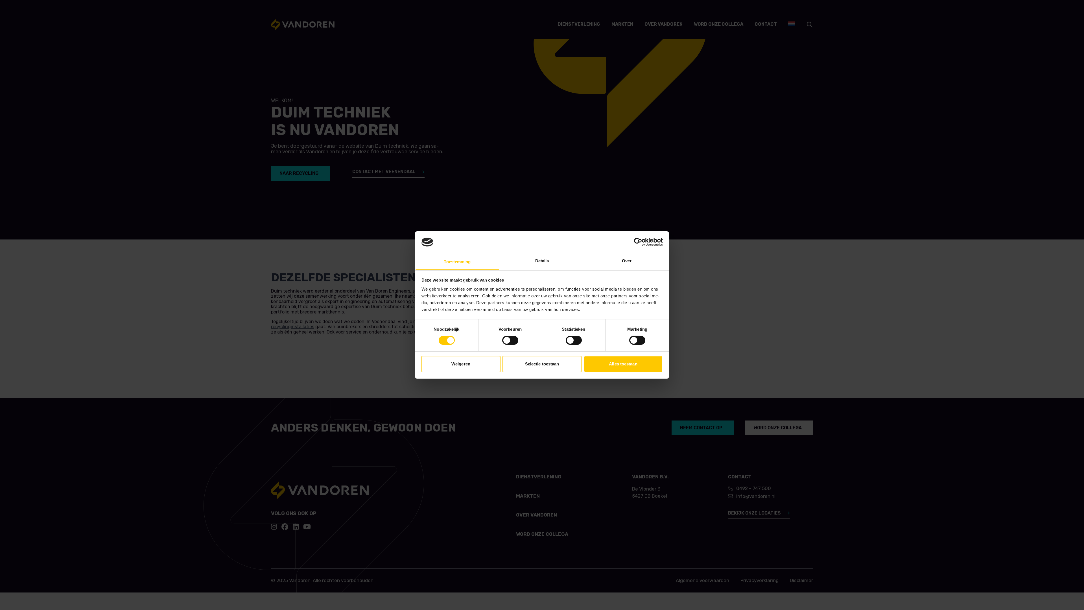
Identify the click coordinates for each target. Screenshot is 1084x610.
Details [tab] (542, 260)
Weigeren (460, 363)
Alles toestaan (623, 363)
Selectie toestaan (542, 363)
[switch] (510, 340)
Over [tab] (626, 260)
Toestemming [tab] (457, 261)
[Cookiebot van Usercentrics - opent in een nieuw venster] (638, 242)
